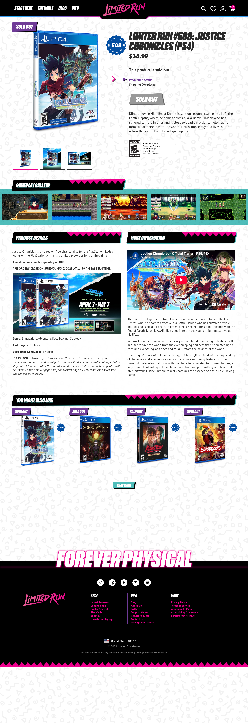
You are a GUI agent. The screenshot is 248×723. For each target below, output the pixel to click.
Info (75, 8)
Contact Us (137, 619)
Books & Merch (100, 609)
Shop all (95, 615)
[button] (18, 79)
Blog (62, 8)
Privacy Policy (179, 602)
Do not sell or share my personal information (107, 652)
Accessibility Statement (184, 612)
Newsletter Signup (102, 619)
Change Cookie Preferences (151, 652)
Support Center (140, 612)
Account (223, 8)
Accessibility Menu (182, 609)
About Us (136, 605)
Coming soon (98, 605)
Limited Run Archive (183, 615)
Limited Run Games (124, 9)
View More (124, 485)
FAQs (134, 609)
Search (204, 8)
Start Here (23, 8)
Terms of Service (180, 605)
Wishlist (213, 8)
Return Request (140, 615)
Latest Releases (100, 602)
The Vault (45, 8)
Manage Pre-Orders (142, 622)
